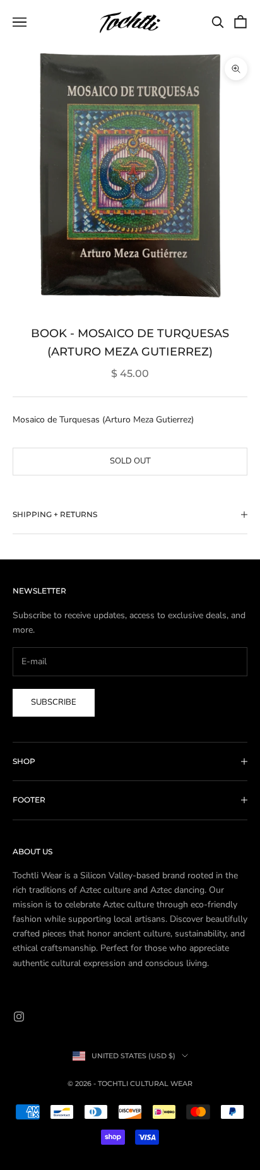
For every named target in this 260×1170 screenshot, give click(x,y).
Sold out (130, 461)
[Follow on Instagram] (19, 1016)
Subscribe (53, 702)
